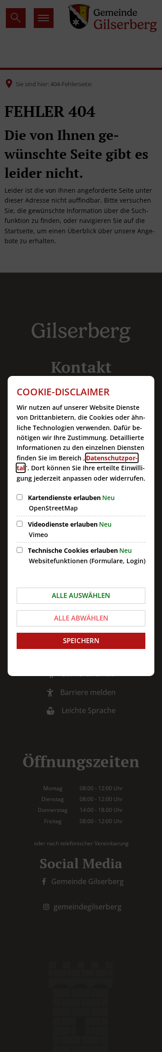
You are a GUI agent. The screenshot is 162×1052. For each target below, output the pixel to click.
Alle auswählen (81, 595)
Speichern (81, 640)
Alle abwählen (81, 617)
